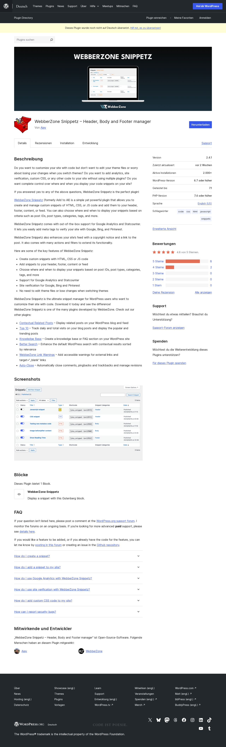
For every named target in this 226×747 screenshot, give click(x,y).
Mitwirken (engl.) (145, 688)
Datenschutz (21, 704)
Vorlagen (59, 704)
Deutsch (52, 724)
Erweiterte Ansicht (164, 229)
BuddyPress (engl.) (188, 704)
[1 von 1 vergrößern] (138, 390)
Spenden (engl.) (146, 699)
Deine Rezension (163, 292)
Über (17, 688)
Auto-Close (26, 365)
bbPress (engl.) (185, 699)
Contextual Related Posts (36, 323)
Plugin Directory (23, 17)
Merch (140, 704)
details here (27, 531)
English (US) (205, 203)
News (17, 693)
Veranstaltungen (144, 693)
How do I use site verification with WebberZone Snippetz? (52, 589)
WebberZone (94, 651)
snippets (205, 218)
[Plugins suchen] (51, 39)
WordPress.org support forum (115, 521)
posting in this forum (48, 545)
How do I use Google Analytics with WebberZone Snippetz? (53, 578)
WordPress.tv (104, 704)
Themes (59, 693)
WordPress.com (186, 688)
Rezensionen (43, 143)
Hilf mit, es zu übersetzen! (145, 27)
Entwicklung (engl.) (106, 699)
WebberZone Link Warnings (37, 354)
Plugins (58, 699)
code (181, 211)
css (188, 211)
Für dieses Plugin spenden (169, 363)
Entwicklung (90, 143)
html (195, 211)
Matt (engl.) (183, 693)
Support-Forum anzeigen (169, 327)
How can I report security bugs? (35, 611)
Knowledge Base (30, 339)
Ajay (43, 127)
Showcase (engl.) (64, 688)
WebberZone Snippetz (28, 200)
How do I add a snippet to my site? (37, 567)
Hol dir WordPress (207, 6)
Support (207, 143)
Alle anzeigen (203, 292)
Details (22, 143)
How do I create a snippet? (32, 556)
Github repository (108, 545)
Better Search (28, 344)
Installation (67, 143)
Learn (98, 688)
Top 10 (23, 328)
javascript (205, 211)
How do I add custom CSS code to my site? (43, 600)
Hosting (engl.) (23, 699)
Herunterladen (200, 124)
